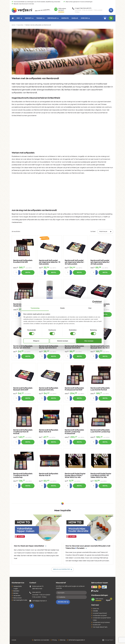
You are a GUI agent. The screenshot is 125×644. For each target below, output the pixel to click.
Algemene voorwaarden (41, 640)
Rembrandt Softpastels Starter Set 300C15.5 (22, 347)
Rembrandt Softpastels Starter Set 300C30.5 (48, 347)
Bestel (27, 272)
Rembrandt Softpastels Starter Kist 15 (48, 474)
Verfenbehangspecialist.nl (76, 640)
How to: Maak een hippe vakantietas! (29, 546)
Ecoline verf (96, 624)
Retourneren (17, 598)
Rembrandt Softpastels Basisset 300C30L (48, 389)
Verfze (22, 10)
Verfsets (28, 18)
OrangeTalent (108, 640)
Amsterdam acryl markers (101, 622)
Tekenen (39, 18)
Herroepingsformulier (20, 600)
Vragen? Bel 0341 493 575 (89, 10)
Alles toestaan (88, 341)
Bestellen (16, 591)
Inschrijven (62, 602)
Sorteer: (93, 231)
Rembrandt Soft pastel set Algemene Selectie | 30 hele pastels (74, 262)
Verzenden (16, 595)
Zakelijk (75, 18)
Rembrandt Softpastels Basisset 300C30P (22, 389)
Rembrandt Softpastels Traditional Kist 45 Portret (22, 432)
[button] (31, 606)
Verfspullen (52, 18)
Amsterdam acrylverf (100, 615)
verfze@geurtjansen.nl (39, 601)
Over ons (84, 18)
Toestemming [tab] (35, 308)
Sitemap (62, 640)
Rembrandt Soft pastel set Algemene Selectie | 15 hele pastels (49, 262)
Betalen (15, 593)
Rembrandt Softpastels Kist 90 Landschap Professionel (74, 432)
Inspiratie (65, 18)
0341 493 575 (36, 592)
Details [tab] (62, 308)
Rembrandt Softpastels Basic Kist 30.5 (48, 431)
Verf (18, 18)
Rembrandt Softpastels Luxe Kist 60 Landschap (100, 431)
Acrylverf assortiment (100, 613)
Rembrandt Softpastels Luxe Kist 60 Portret (100, 389)
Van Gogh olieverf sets (100, 627)
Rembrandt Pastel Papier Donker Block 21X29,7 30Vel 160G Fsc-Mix (75, 475)
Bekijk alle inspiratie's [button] (61, 569)
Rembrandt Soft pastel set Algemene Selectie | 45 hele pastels (100, 262)
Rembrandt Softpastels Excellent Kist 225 (22, 261)
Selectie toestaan (62, 341)
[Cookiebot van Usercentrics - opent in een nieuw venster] (94, 302)
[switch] (52, 333)
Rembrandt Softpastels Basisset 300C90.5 (74, 347)
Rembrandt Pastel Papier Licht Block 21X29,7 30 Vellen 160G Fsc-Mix (101, 475)
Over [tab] (90, 308)
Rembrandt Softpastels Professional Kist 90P (74, 389)
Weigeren (36, 341)
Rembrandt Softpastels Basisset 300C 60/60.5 (100, 347)
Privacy (54, 640)
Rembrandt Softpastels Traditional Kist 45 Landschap (22, 475)
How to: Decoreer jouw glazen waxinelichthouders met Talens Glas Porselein (88, 547)
